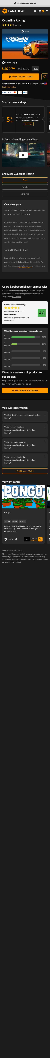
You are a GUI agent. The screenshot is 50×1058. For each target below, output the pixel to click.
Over (25, 180)
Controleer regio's (9, 87)
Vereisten (25, 193)
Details (25, 187)
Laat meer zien (24, 267)
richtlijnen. (16, 296)
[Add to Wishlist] (44, 76)
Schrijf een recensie (25, 390)
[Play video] (23, 155)
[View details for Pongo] (23, 496)
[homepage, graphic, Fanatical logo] (13, 11)
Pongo (7, 512)
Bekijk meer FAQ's (25, 471)
